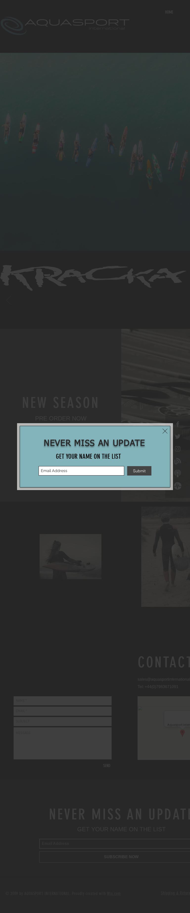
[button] (165, 431)
